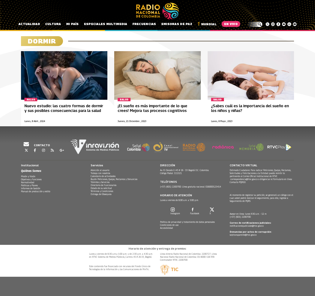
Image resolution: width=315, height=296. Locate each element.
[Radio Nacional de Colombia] (157, 11)
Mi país (72, 24)
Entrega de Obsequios (101, 194)
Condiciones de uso (169, 225)
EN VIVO (231, 24)
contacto (41, 145)
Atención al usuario (100, 170)
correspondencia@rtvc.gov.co (244, 179)
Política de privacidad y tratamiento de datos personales (187, 222)
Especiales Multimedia (105, 24)
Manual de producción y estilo (35, 191)
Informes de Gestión (30, 188)
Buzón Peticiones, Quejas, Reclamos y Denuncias (114, 179)
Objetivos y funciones (31, 179)
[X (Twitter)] (267, 24)
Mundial (208, 24)
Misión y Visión (28, 176)
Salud (31, 99)
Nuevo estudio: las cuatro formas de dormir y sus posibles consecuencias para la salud (63, 108)
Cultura (53, 24)
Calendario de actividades (103, 176)
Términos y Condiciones (102, 191)
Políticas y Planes (29, 185)
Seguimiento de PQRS (240, 201)
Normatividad (27, 182)
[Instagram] (273, 24)
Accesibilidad (166, 228)
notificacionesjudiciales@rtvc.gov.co (247, 226)
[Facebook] (278, 24)
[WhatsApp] (289, 24)
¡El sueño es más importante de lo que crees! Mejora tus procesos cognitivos (152, 108)
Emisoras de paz (176, 24)
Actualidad (29, 24)
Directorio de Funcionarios (103, 185)
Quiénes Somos (31, 171)
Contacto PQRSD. (238, 182)
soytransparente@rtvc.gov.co (243, 235)
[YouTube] (284, 24)
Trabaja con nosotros (100, 173)
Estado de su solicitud (101, 188)
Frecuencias (144, 24)
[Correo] (295, 24)
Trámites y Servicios (100, 182)
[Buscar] (254, 24)
